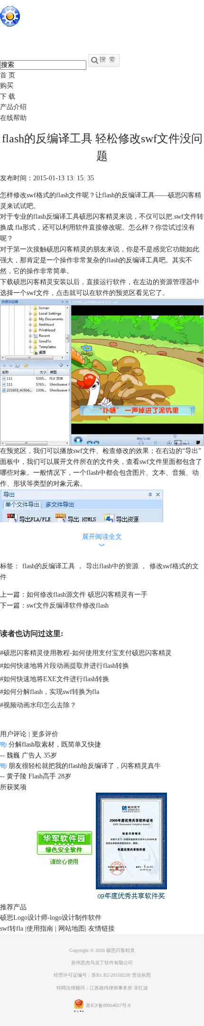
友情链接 (101, 928)
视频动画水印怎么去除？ (38, 705)
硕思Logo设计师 (23, 917)
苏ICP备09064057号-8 (108, 1005)
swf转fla (11, 928)
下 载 (7, 96)
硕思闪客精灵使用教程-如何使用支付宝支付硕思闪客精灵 (86, 652)
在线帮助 (13, 117)
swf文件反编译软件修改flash (68, 605)
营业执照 (141, 975)
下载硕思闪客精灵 (26, 282)
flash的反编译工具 (48, 566)
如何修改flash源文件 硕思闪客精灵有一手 (87, 594)
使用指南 (40, 928)
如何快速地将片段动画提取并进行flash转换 (64, 665)
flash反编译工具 (56, 216)
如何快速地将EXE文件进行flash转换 (54, 679)
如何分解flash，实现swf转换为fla (49, 691)
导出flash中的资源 (112, 566)
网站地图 (71, 928)
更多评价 (45, 734)
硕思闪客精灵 (120, 950)
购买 (6, 85)
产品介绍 (13, 107)
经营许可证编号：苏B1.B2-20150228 (92, 975)
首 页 (7, 75)
